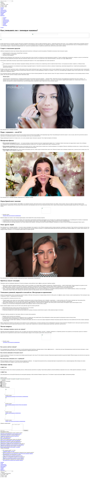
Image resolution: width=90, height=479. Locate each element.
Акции (1, 14)
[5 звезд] (20, 378)
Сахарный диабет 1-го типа (8, 451)
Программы (2, 12)
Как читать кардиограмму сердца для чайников (10, 440)
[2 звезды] (7, 378)
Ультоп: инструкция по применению (13, 413)
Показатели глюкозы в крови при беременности (10, 442)
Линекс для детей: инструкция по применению (15, 421)
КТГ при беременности (5, 438)
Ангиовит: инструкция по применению (11, 342)
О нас (1, 8)
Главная (2, 7)
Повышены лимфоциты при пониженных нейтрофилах (12, 444)
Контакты (2, 15)
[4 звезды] (16, 378)
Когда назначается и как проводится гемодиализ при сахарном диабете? (18, 453)
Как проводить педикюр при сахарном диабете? (13, 460)
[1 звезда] (2, 378)
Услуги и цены (3, 11)
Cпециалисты (3, 10)
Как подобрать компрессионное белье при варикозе (16, 404)
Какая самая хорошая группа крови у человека (10, 447)
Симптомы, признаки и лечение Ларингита (9, 436)
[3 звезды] (11, 378)
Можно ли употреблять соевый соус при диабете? (13, 457)
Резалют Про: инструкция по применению (12, 215)
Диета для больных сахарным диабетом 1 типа (12, 455)
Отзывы (2, 13)
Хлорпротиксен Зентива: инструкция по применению (16, 396)
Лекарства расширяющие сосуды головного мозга (10, 433)
